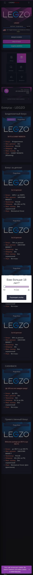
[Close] (29, 569)
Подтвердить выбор (16, 297)
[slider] (4, 286)
